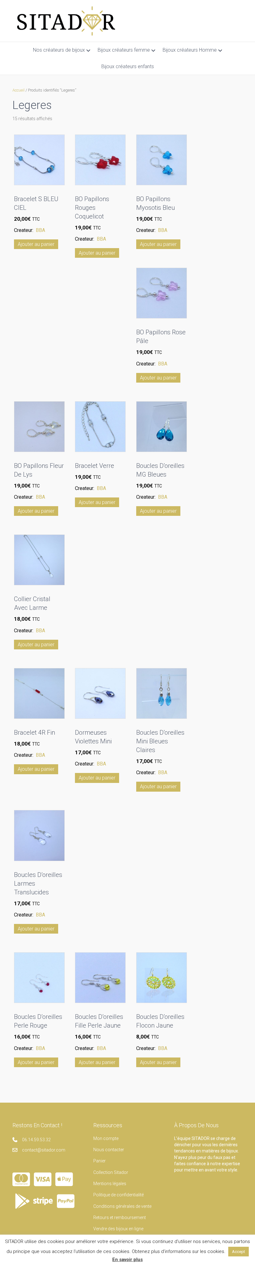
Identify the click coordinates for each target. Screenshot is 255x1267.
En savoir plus (127, 1259)
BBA (40, 230)
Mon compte (105, 1138)
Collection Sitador (110, 1172)
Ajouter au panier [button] (36, 244)
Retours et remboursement (119, 1217)
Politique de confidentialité (118, 1194)
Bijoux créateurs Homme (190, 50)
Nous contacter (108, 1149)
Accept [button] (238, 1251)
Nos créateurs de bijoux (59, 50)
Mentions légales (109, 1183)
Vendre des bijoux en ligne (118, 1228)
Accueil (18, 90)
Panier (99, 1160)
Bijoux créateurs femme (124, 50)
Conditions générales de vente (122, 1206)
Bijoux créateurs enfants (127, 66)
